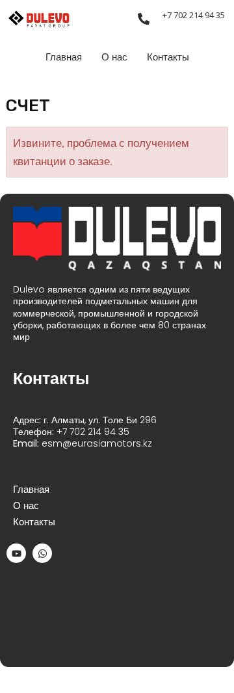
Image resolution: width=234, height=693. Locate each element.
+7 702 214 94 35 (193, 15)
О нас (114, 57)
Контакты (168, 57)
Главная (64, 57)
